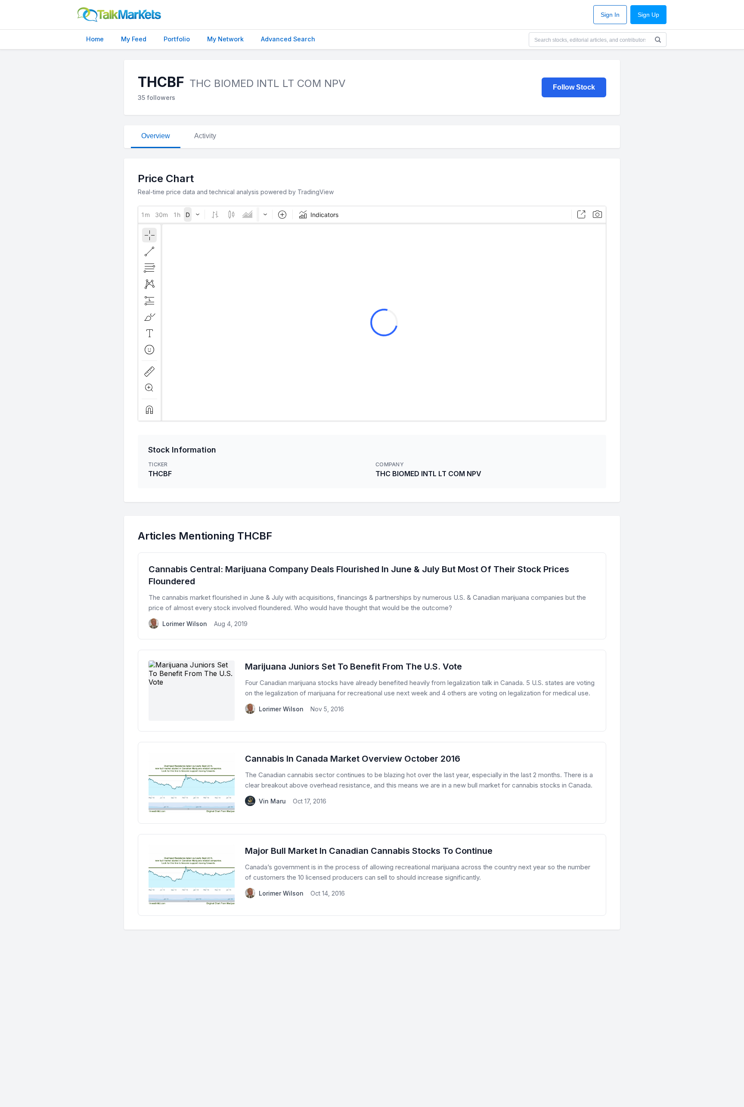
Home (95, 39)
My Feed (133, 39)
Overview (155, 136)
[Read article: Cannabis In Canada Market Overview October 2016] (372, 782)
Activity (205, 136)
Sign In (610, 15)
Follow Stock (574, 87)
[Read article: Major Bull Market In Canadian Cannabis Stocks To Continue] (372, 874)
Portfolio (177, 39)
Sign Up (648, 15)
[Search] (658, 39)
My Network (225, 39)
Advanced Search (288, 39)
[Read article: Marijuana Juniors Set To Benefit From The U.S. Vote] (372, 690)
